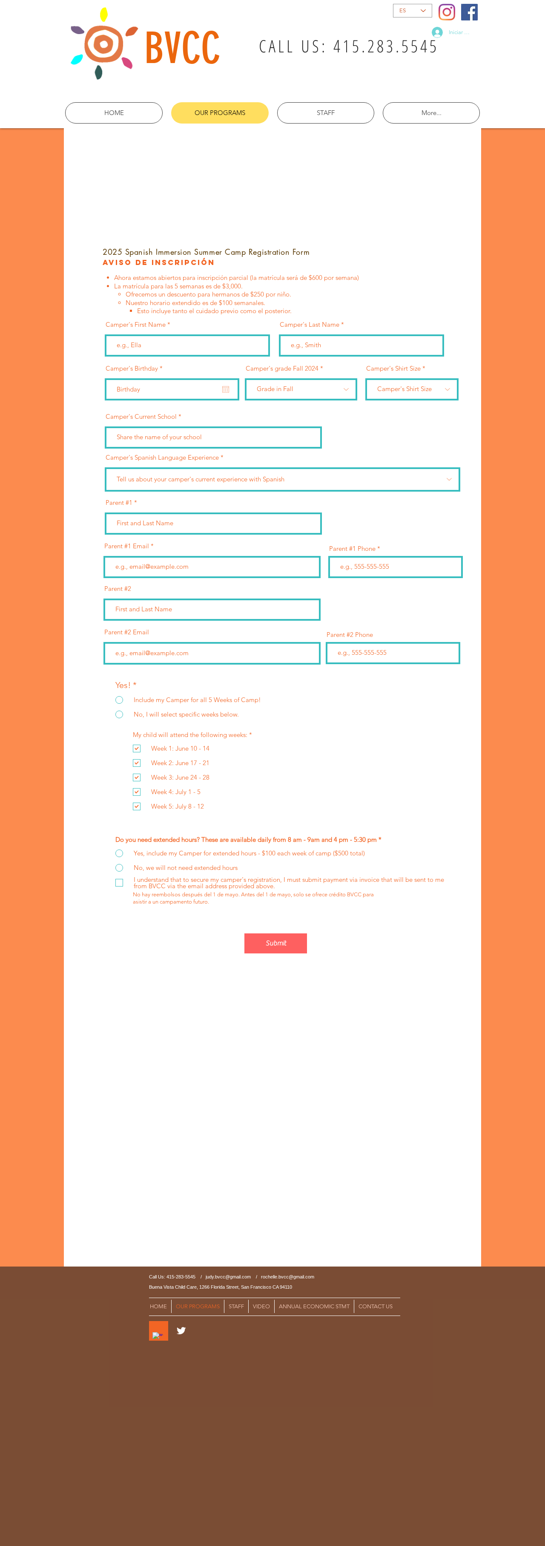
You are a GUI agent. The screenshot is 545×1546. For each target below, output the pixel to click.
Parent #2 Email (126, 632)
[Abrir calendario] (225, 389)
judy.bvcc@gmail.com (228, 1276)
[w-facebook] (157, 1337)
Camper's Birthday (136, 368)
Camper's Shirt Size (393, 368)
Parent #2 (117, 588)
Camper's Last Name (309, 324)
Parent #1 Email (126, 546)
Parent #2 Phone (350, 634)
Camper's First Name (136, 324)
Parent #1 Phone (352, 548)
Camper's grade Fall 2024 (282, 368)
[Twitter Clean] (181, 1330)
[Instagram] (447, 12)
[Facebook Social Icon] (469, 12)
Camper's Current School (141, 416)
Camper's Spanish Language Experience (162, 457)
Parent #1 (119, 502)
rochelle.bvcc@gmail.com (287, 1276)
